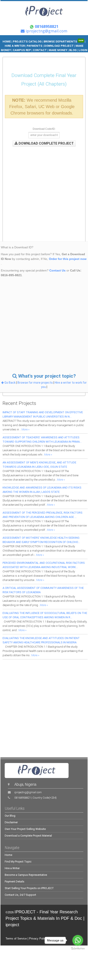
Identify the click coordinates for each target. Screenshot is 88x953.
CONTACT (40, 50)
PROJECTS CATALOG (27, 41)
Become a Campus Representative (26, 874)
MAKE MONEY (58, 50)
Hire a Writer (12, 868)
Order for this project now (68, 259)
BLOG (73, 50)
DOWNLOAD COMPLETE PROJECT (46, 143)
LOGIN (83, 50)
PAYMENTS (34, 45)
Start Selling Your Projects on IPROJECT (29, 888)
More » (25, 429)
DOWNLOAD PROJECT (59, 45)
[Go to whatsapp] (77, 940)
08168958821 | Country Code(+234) (35, 797)
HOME (7, 41)
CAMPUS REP (22, 50)
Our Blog (10, 815)
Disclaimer (11, 822)
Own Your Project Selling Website (25, 829)
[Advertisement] (44, 191)
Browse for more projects (35, 382)
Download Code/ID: (44, 128)
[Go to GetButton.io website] (78, 948)
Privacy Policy (38, 938)
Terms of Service (16, 938)
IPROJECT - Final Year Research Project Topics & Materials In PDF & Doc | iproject (45, 918)
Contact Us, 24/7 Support (20, 894)
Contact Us (57, 270)
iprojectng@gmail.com (28, 792)
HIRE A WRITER (15, 45)
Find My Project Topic (18, 861)
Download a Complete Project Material (28, 835)
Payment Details (14, 881)
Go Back (10, 382)
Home (8, 854)
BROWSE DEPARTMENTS (63, 41)
